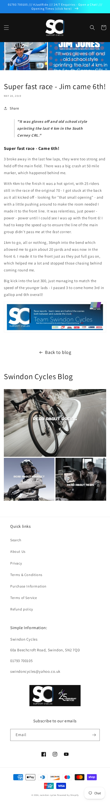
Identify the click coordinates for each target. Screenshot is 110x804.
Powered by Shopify (68, 795)
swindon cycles (48, 795)
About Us (18, 551)
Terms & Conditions (26, 574)
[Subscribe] (94, 735)
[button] (6, 27)
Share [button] (14, 108)
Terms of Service (23, 597)
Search (15, 540)
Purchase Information (28, 586)
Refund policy (21, 609)
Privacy (16, 563)
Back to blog (58, 352)
